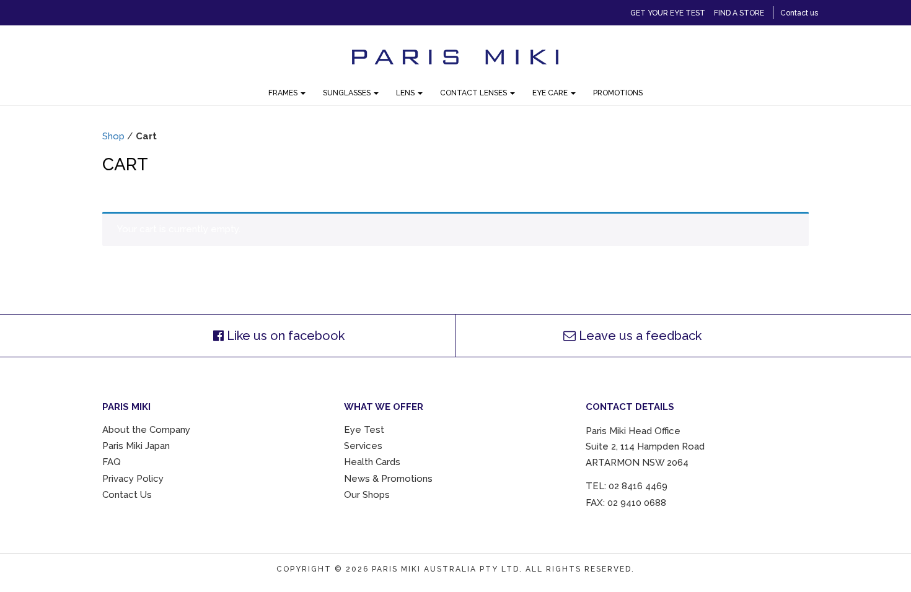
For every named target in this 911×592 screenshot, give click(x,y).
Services (363, 445)
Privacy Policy (133, 478)
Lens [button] (406, 93)
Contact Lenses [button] (474, 93)
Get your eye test (667, 13)
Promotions (618, 93)
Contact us (799, 13)
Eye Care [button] (551, 93)
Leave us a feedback (639, 335)
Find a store (739, 13)
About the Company (146, 429)
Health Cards (372, 462)
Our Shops (367, 494)
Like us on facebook (284, 335)
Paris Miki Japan (136, 445)
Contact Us (127, 494)
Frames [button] (283, 93)
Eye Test (364, 429)
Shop (113, 136)
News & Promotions (388, 478)
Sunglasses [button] (347, 93)
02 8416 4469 (638, 486)
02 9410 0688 (636, 502)
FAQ (111, 462)
